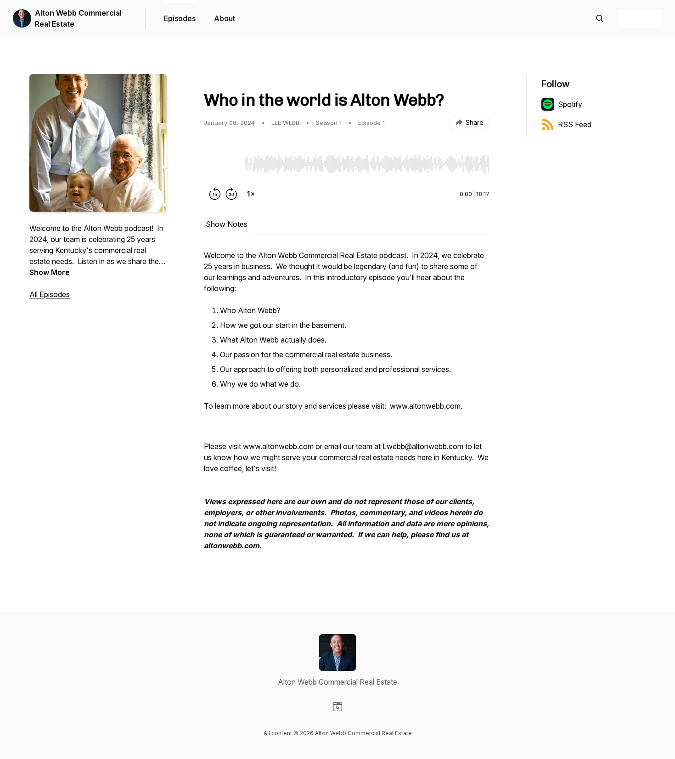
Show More (49, 272)
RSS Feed (574, 124)
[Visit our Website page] (337, 706)
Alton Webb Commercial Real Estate (78, 18)
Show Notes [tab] (227, 224)
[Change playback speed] (251, 193)
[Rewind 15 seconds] (214, 193)
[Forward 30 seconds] (231, 193)
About (224, 18)
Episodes (180, 18)
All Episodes (49, 294)
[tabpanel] (346, 405)
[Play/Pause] (222, 163)
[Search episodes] (599, 18)
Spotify (570, 104)
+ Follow (640, 18)
